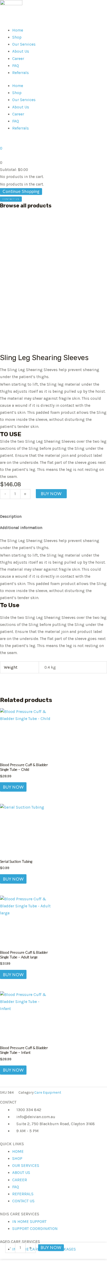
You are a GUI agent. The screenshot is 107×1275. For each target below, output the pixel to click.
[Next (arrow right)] (98, 638)
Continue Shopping (21, 191)
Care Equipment (47, 1092)
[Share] (78, 5)
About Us (20, 51)
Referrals (20, 72)
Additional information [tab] (21, 527)
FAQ (15, 65)
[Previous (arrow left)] (9, 638)
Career (18, 58)
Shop (17, 37)
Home (17, 30)
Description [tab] (11, 516)
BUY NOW (51, 493)
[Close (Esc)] (90, 5)
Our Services (24, 44)
